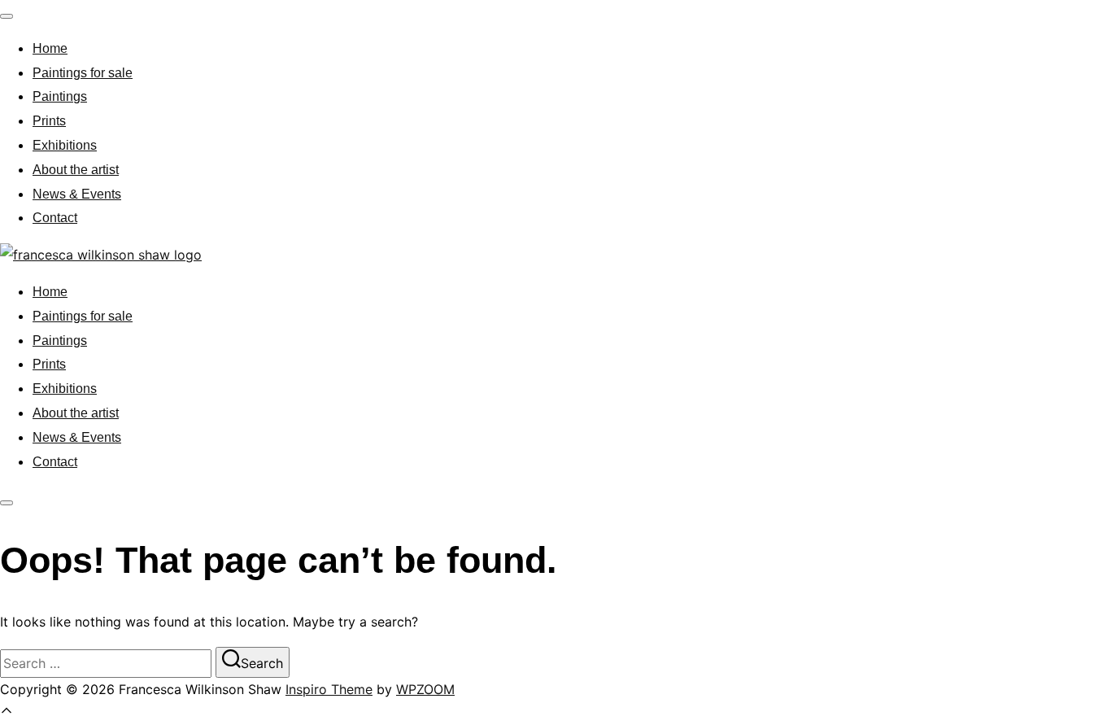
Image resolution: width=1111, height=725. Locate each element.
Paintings (60, 96)
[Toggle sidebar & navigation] (6, 502)
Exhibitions (65, 145)
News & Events (77, 194)
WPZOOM (425, 689)
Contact (55, 218)
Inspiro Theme (329, 689)
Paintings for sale (83, 73)
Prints (49, 121)
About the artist (76, 170)
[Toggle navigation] (6, 16)
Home (50, 48)
